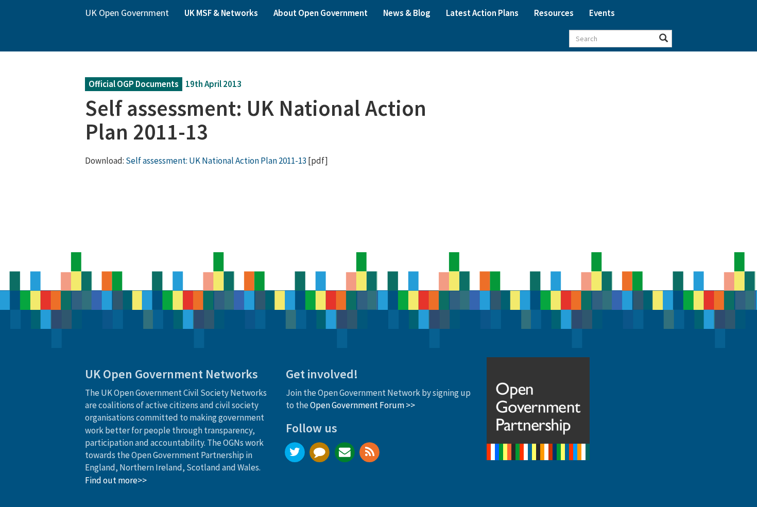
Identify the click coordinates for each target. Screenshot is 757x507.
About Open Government (320, 13)
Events (602, 13)
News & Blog (407, 13)
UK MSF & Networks (221, 13)
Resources (554, 13)
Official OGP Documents (134, 84)
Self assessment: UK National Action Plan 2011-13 (216, 160)
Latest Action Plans (482, 13)
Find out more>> (116, 480)
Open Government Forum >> (362, 405)
